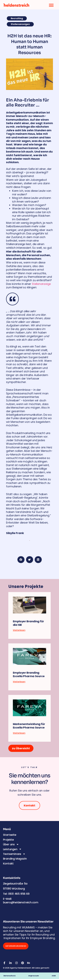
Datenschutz (9, 975)
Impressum (35, 975)
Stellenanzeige (41, 284)
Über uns (9, 844)
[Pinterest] (22, 963)
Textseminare (12, 854)
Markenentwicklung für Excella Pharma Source (29, 725)
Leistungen (10, 849)
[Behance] (28, 963)
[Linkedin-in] (10, 963)
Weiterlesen (19, 630)
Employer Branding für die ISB (28, 623)
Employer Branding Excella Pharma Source (29, 674)
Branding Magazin (15, 858)
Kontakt (8, 863)
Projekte (8, 840)
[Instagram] (16, 963)
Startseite (9, 835)
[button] (21, 559)
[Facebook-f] (4, 963)
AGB (54, 975)
